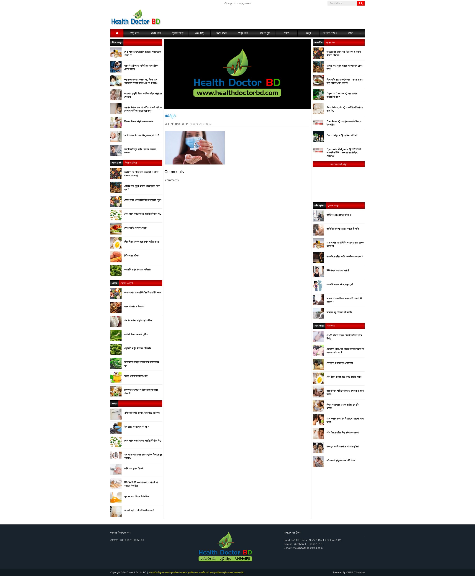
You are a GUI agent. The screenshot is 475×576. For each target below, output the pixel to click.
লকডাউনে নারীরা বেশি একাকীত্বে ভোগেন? (345, 256)
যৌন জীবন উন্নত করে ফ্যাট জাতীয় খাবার (141, 241)
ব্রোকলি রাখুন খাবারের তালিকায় (137, 269)
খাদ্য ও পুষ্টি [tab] (116, 162)
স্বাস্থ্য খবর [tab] (330, 42)
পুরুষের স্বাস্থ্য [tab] (333, 205)
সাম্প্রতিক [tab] (318, 42)
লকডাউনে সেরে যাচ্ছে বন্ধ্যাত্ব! (340, 284)
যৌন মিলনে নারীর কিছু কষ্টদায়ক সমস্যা (343, 432)
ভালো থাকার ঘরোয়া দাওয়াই (136, 375)
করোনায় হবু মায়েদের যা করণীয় (339, 312)
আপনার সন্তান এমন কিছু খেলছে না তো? (141, 135)
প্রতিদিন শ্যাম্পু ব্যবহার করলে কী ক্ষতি (343, 228)
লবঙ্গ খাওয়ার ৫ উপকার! (134, 306)
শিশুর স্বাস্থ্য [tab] (117, 42)
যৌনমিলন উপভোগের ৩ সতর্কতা (340, 362)
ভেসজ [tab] (114, 283)
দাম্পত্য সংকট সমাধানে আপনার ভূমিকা (343, 446)
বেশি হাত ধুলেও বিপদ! (133, 468)
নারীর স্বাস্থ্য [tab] (319, 205)
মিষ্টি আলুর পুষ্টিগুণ (131, 255)
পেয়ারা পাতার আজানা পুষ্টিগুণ (136, 334)
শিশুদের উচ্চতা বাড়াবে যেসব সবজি (138, 121)
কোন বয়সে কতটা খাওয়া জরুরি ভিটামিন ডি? (142, 213)
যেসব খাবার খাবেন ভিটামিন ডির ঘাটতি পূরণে (142, 199)
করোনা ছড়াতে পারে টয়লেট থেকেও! (139, 510)
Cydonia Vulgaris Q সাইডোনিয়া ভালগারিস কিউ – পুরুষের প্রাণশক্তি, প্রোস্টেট (344, 152)
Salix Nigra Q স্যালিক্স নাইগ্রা (342, 135)
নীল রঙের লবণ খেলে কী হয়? (136, 426)
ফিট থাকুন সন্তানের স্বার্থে (338, 270)
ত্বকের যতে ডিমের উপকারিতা (136, 496)
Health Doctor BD (178, 124)
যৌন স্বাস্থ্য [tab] (319, 325)
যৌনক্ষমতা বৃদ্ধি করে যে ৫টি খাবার (341, 460)
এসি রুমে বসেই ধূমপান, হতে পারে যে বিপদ (142, 412)
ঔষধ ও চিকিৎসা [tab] (131, 162)
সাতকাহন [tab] (331, 325)
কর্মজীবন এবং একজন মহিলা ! (339, 214)
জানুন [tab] (114, 403)
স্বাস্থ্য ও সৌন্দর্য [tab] (127, 283)
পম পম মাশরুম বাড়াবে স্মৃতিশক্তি (138, 320)
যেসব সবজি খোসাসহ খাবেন (135, 227)
